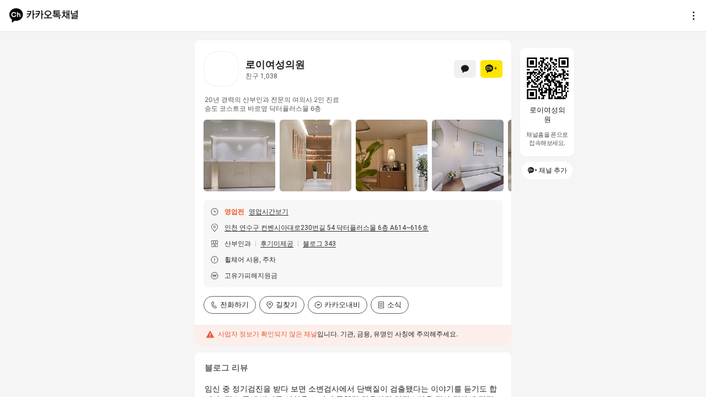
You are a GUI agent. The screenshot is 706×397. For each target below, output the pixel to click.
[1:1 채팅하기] (465, 69)
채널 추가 (553, 170)
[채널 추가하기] (491, 69)
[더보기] (690, 15)
